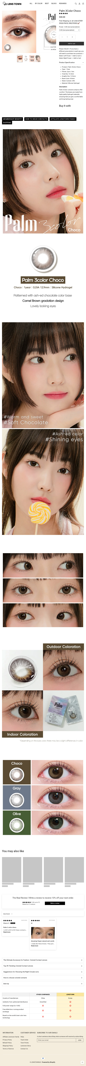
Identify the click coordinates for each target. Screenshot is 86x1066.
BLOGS (53, 3)
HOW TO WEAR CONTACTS (36, 119)
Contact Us (24, 1049)
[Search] (76, 3)
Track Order (24, 1040)
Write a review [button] (54, 903)
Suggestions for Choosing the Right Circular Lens (21, 972)
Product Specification (67, 62)
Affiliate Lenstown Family (11, 1037)
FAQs (22, 1037)
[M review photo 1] (43, 933)
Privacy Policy (7, 1040)
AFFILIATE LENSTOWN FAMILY (63, 119)
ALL (31, 3)
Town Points (25, 1043)
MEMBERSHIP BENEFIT (12, 119)
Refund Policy (7, 1043)
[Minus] (62, 37)
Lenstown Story (26, 1046)
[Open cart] (83, 3)
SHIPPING (7, 123)
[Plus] (72, 37)
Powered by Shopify (48, 1062)
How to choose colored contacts (15, 978)
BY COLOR (38, 3)
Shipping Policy (8, 1046)
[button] (63, 13)
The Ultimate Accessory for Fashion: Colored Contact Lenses (25, 960)
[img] (7, 920)
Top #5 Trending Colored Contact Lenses (18, 966)
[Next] (53, 32)
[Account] (79, 3)
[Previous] (4, 32)
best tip (6, 984)
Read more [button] (6, 932)
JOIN (79, 1040)
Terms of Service (8, 1049)
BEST (47, 3)
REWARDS (63, 3)
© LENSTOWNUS (35, 1062)
